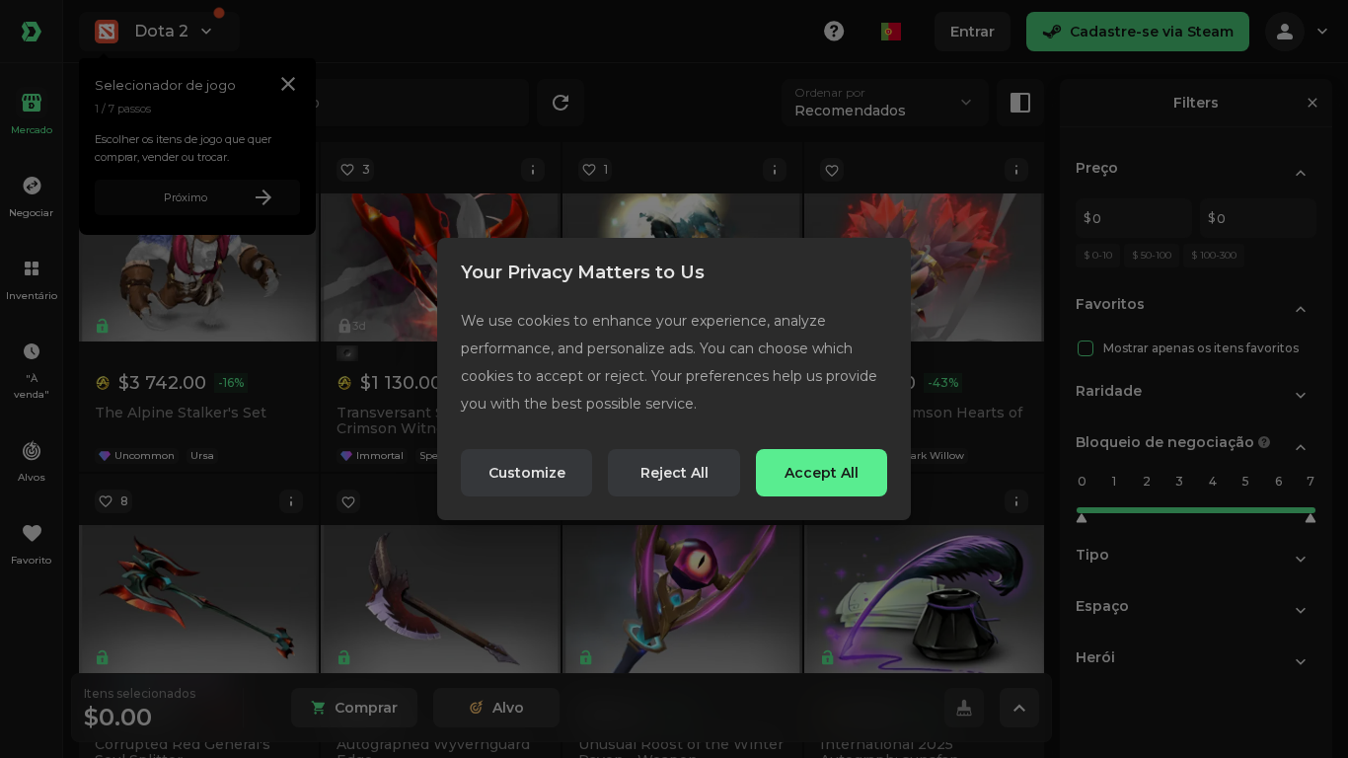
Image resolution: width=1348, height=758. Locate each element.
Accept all (822, 473)
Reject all (674, 473)
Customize (526, 473)
